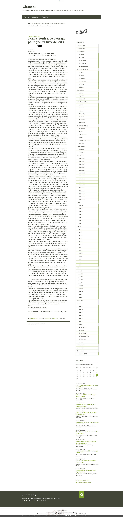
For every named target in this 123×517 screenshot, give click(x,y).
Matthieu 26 (82, 179)
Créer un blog (59, 510)
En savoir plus (85, 515)
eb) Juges (81, 75)
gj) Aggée (81, 117)
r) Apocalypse (81, 348)
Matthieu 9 (81, 200)
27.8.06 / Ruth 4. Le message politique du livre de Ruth (46, 40)
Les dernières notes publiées (62, 512)
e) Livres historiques (82, 69)
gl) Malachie (82, 122)
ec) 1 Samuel (82, 78)
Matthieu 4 (81, 185)
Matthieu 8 (81, 197)
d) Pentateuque (81, 51)
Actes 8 (80, 318)
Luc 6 (80, 262)
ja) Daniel (81, 149)
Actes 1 (80, 306)
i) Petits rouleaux (49, 318)
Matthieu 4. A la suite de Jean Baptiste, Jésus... (85, 405)
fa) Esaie (81, 93)
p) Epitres (79, 324)
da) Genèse (81, 54)
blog (84, 513)
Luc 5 (80, 259)
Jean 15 (81, 283)
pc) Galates (81, 330)
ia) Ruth (56, 318)
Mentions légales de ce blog (52, 513)
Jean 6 (80, 297)
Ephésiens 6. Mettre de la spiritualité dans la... (86, 395)
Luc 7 (80, 265)
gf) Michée (81, 114)
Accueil (26, 17)
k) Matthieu (80, 155)
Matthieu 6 (81, 191)
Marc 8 (80, 220)
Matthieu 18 (82, 170)
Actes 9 (80, 321)
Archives (35, 17)
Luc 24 (80, 253)
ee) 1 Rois (81, 84)
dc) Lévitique (82, 60)
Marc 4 (80, 214)
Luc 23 (80, 250)
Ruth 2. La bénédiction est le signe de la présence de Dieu (42, 23)
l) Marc (79, 202)
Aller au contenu (5, 2)
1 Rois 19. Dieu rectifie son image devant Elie (87, 451)
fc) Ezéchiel (82, 99)
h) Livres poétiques (82, 125)
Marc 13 (81, 208)
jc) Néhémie (82, 152)
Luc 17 (80, 238)
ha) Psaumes (82, 128)
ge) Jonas (81, 111)
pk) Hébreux (82, 339)
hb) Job (80, 131)
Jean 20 (81, 291)
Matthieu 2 (81, 173)
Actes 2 (80, 312)
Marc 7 (80, 217)
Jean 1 (80, 271)
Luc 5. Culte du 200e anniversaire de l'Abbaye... (87, 386)
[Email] (81, 494)
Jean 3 (80, 294)
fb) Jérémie (82, 96)
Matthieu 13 (82, 167)
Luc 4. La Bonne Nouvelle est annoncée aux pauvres (42, 25)
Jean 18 (81, 286)
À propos (45, 17)
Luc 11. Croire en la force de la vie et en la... (86, 461)
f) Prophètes (80, 90)
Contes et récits (81, 48)
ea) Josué (81, 72)
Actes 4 (80, 315)
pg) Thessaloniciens (84, 336)
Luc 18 (80, 241)
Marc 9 (80, 223)
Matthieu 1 (81, 158)
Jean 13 (81, 277)
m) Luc (79, 226)
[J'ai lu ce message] (121, 515)
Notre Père (80, 300)
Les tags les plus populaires (72, 512)
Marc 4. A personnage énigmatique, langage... (86, 442)
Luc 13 (80, 235)
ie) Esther (81, 143)
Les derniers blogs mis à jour (51, 512)
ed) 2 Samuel (82, 81)
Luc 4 (80, 256)
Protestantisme (81, 345)
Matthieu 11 (82, 164)
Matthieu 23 (82, 176)
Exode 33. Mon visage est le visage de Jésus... (86, 471)
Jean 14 (81, 280)
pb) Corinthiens (83, 327)
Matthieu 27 (82, 182)
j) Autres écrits (81, 146)
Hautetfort (64, 510)
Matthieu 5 (81, 188)
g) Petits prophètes (82, 102)
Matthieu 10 (82, 161)
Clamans (29, 6)
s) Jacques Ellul (83, 354)
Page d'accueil (61, 23)
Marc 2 (80, 211)
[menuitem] (26, 17)
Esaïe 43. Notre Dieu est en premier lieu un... (86, 413)
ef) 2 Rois (81, 87)
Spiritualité (80, 351)
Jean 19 (81, 288)
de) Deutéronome (83, 66)
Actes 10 (81, 309)
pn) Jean (81, 342)
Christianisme (81, 45)
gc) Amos (81, 108)
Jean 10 (81, 274)
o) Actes (79, 303)
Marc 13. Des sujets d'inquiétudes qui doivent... (87, 432)
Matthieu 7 (81, 194)
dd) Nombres (82, 63)
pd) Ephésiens (82, 333)
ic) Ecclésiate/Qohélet (84, 140)
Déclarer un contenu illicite (42, 513)
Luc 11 (80, 232)
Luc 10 (80, 229)
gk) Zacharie (82, 119)
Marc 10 (81, 205)
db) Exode (81, 57)
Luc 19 (80, 244)
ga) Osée (81, 105)
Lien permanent (33, 318)
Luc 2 (80, 247)
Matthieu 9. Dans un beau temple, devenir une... (87, 423)
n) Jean (79, 268)
